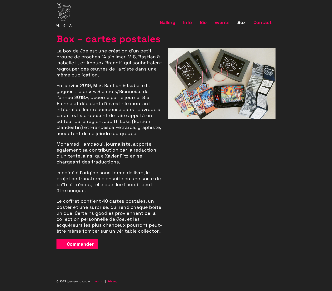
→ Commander (77, 244)
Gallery (167, 22)
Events (222, 22)
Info (187, 22)
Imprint (98, 281)
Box (241, 22)
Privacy (112, 281)
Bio (203, 22)
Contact (262, 22)
